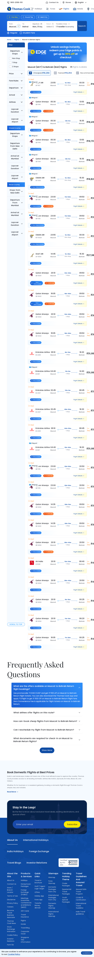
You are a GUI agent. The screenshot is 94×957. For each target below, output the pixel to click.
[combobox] (13, 26)
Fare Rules (13, 80)
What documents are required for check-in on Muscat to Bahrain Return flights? (42, 740)
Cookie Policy (14, 954)
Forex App (38, 899)
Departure (36, 24)
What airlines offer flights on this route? (33, 712)
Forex (52, 8)
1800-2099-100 (16, 2)
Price (11, 73)
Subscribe (72, 824)
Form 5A (10, 945)
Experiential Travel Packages (66, 891)
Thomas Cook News (11, 922)
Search (82, 26)
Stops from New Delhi (15, 191)
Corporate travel (25, 932)
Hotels (80, 8)
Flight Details (77, 92)
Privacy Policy (12, 903)
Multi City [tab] (43, 17)
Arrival (12, 95)
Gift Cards (25, 911)
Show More (47, 750)
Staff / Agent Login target (40, 887)
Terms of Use (12, 896)
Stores (68, 2)
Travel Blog (25, 928)
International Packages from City (53, 897)
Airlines (12, 102)
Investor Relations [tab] (37, 862)
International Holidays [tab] (35, 840)
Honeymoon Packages (26, 885)
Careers (10, 907)
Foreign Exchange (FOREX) (25, 892)
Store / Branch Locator (10, 890)
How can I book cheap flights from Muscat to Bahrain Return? (45, 721)
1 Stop (14, 62)
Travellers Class (61, 24)
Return (48, 24)
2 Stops (15, 66)
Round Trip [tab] (29, 17)
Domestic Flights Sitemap (52, 905)
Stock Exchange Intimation (11, 929)
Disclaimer (11, 899)
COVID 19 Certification (81, 898)
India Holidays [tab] (15, 851)
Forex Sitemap (51, 882)
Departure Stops (15, 52)
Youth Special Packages (66, 899)
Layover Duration (15, 110)
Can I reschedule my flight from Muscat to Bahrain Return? (43, 729)
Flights (66, 8)
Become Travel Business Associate (11, 913)
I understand (86, 953)
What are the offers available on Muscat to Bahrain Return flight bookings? (43, 687)
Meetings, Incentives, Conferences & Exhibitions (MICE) (26, 903)
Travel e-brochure (38, 881)
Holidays (24, 880)
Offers (37, 892)
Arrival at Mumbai (15, 157)
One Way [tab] (14, 17)
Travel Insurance (25, 915)
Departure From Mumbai (15, 203)
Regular (13, 33)
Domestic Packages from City (52, 889)
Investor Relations (10, 940)
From (11, 24)
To (23, 24)
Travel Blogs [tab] (14, 862)
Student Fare (29, 33)
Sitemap (51, 877)
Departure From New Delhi (15, 146)
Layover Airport (14, 120)
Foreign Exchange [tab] (39, 851)
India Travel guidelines (80, 912)
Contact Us (53, 2)
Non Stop (16, 58)
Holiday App (39, 896)
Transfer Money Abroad (38, 905)
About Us (10, 880)
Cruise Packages (66, 884)
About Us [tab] (12, 840)
